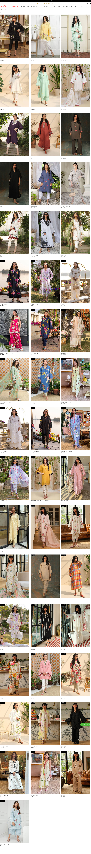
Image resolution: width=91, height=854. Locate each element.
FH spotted (81, 6)
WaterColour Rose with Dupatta (7, 599)
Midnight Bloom (3, 304)
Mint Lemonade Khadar (36, 108)
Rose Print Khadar (4, 746)
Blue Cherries (34, 206)
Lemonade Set (3, 549)
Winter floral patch (65, 206)
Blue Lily (33, 402)
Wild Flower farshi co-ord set (7, 353)
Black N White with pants (36, 255)
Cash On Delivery (15, 6)
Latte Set (63, 795)
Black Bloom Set (65, 746)
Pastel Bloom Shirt (35, 746)
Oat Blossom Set (34, 599)
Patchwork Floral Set (5, 648)
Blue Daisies (63, 255)
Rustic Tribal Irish (34, 157)
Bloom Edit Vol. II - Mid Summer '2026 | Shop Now (45, 0)
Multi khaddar (64, 108)
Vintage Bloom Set (65, 549)
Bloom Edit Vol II (5, 6)
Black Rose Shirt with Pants (37, 648)
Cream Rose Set (64, 648)
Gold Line (2, 206)
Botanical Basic (34, 795)
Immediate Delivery (25, 6)
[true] (14, 36)
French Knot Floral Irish (5, 108)
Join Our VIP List (86, 724)
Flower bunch (64, 59)
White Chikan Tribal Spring (5, 795)
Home (1, 9)
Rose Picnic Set (3, 697)
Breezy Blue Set (3, 500)
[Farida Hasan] (45, 4)
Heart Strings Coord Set (66, 157)
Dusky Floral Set (34, 353)
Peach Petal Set (64, 353)
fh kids (75, 6)
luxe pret (45, 6)
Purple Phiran (3, 157)
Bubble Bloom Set (35, 451)
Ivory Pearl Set (3, 451)
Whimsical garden (35, 59)
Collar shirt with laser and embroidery (39, 500)
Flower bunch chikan (4, 844)
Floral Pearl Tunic (35, 697)
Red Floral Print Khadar (66, 697)
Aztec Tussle (3, 255)
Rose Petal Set (64, 500)
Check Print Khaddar (65, 599)
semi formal (52, 6)
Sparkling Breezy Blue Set (67, 451)
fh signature (34, 6)
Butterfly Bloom (34, 304)
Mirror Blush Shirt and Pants (37, 549)
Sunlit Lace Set (64, 304)
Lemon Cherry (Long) (66, 402)
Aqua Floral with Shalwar (6, 402)
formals (59, 6)
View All (88, 6)
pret (40, 6)
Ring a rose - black (4, 59)
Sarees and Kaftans (67, 6)
